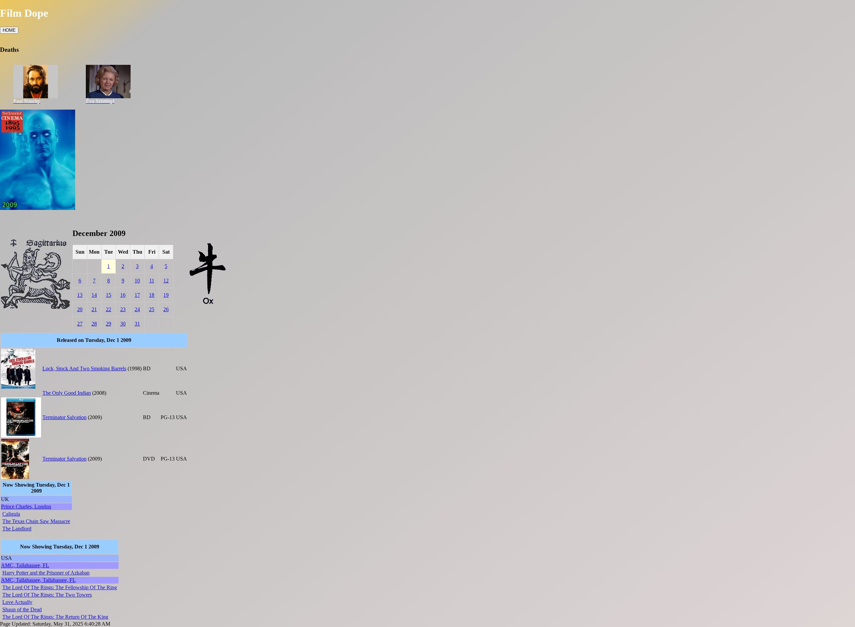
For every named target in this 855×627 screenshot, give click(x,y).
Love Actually (17, 602)
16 (123, 295)
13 (79, 295)
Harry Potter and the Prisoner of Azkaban (46, 573)
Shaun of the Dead (22, 609)
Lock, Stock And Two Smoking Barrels (84, 368)
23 (123, 309)
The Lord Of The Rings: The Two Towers (47, 595)
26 (166, 309)
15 (108, 295)
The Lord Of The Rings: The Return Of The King (55, 617)
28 (94, 324)
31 (137, 324)
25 (151, 309)
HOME (9, 30)
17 (137, 295)
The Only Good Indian (66, 393)
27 (79, 324)
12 (166, 280)
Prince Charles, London (26, 506)
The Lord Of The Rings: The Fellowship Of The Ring (59, 587)
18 (151, 295)
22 (108, 309)
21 (94, 309)
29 (108, 324)
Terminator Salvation (64, 417)
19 (166, 295)
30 (123, 324)
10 (137, 280)
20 (79, 309)
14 (94, 295)
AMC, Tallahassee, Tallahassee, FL (38, 580)
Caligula (11, 514)
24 (137, 309)
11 (151, 280)
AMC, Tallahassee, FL (25, 565)
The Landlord (16, 528)
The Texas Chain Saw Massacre (36, 521)
